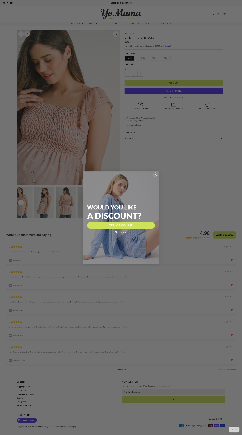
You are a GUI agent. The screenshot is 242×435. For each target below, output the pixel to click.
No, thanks (121, 232)
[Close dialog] (155, 174)
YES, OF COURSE (121, 225)
